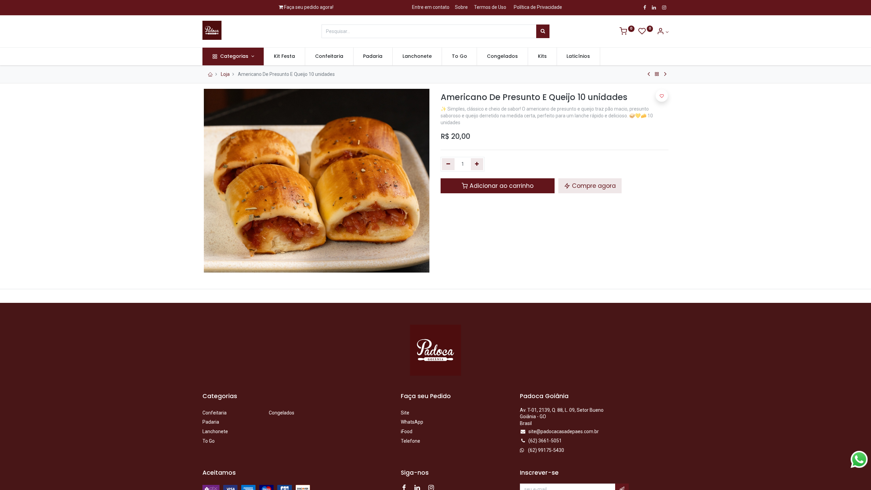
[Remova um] (448, 164)
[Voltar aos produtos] (657, 74)
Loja (225, 74)
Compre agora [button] (593, 186)
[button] (662, 95)
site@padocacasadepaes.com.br (563, 431)
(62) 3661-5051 (545, 440)
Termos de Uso (490, 7)
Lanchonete (215, 431)
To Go (208, 441)
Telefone (410, 441)
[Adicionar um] (477, 164)
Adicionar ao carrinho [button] (500, 186)
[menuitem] (284, 56)
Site (405, 412)
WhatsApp (412, 422)
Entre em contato (430, 7)
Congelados (281, 412)
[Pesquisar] (542, 31)
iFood (406, 431)
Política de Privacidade (538, 7)
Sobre (461, 7)
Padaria (210, 422)
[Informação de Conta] (663, 32)
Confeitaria (214, 412)
